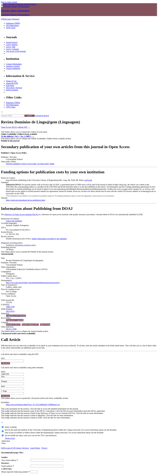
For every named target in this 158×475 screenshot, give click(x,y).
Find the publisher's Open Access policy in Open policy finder (30, 164)
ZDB (14, 329)
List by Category (12, 49)
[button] (19, 134)
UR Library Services (14, 88)
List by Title (10, 47)
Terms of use (10, 438)
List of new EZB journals (16, 51)
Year (3, 377)
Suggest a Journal (13, 66)
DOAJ (9, 329)
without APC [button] (22, 127)
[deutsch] (15, 19)
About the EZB (12, 83)
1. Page (4, 391)
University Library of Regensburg (15, 11)
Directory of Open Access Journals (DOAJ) (22, 214)
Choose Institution (13, 68)
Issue (3, 386)
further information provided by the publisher (49, 239)
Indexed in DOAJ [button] (13, 325)
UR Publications (12, 25)
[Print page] (6, 19)
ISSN (3, 372)
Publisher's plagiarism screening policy (21, 245)
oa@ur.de (88, 180)
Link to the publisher (14, 221)
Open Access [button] (6, 127)
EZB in (12, 90)
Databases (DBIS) (13, 23)
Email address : (7, 466)
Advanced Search (42, 116)
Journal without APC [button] (30, 325)
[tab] (79, 134)
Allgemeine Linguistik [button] (14, 320)
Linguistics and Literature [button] (16, 316)
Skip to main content (9, 2)
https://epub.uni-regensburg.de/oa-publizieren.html (25, 200)
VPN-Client (10, 28)
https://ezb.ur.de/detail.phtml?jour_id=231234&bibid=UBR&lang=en (33, 405)
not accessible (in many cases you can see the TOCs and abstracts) (30, 435)
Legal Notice (35, 448)
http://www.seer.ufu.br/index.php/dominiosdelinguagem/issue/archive (33, 283)
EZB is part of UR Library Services (15, 448)
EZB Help (10, 85)
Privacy (45, 448)
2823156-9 (10, 311)
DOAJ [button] (14, 127)
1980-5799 (10, 307)
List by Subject (12, 45)
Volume (4, 381)
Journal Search (11, 42)
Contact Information (14, 64)
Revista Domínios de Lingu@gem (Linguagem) (40, 122)
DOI (3, 358)
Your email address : (9, 460)
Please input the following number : (15, 472)
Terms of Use (11, 81)
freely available (11, 427)
